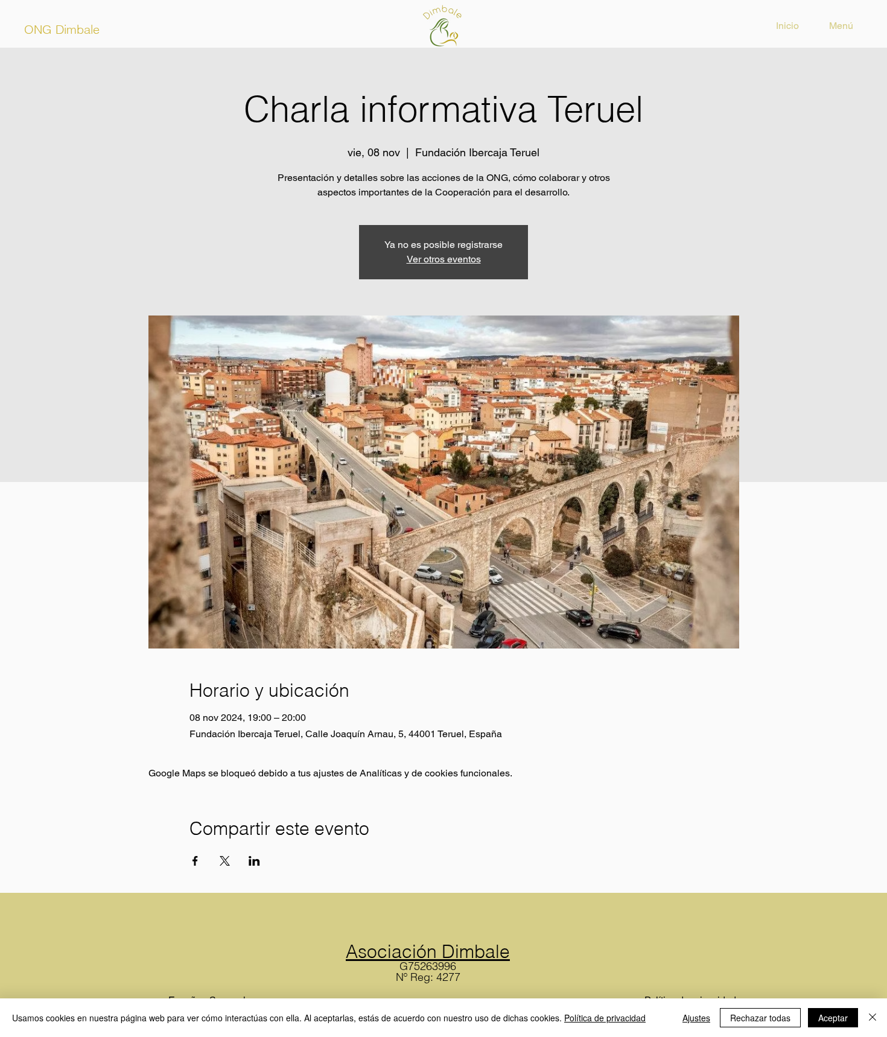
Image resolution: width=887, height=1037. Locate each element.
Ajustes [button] (696, 1018)
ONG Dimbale (62, 29)
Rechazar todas (760, 1018)
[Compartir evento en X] (224, 861)
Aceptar (833, 1018)
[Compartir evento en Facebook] (195, 861)
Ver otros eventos (444, 259)
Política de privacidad (605, 1018)
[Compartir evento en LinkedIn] (254, 861)
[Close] (872, 1017)
